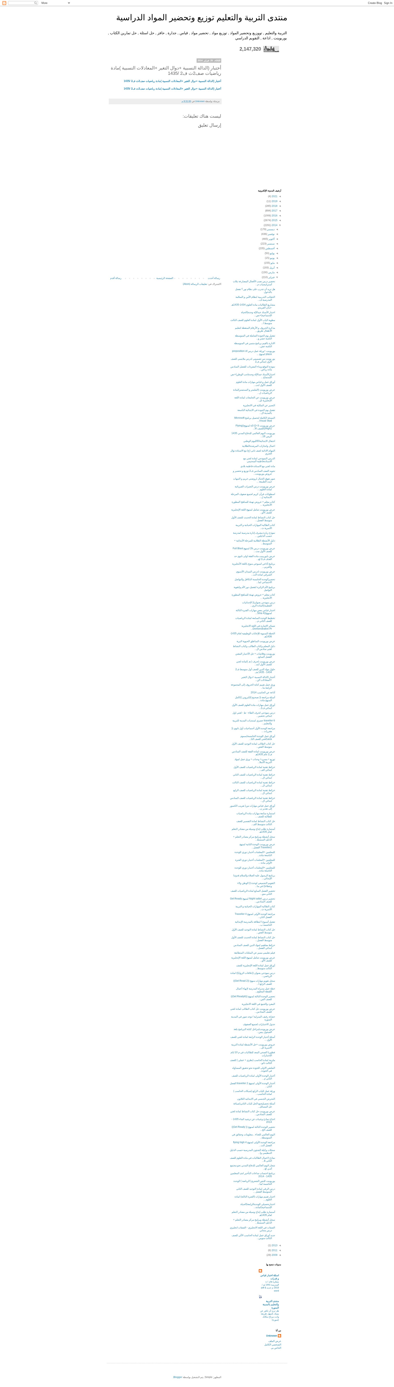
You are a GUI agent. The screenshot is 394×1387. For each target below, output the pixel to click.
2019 (274, 201)
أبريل (272, 267)
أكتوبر (271, 239)
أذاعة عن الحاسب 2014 (263, 692)
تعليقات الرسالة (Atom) (195, 284)
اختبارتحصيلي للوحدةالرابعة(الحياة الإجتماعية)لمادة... (258, 1206)
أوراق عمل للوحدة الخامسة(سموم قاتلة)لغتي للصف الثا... (258, 737)
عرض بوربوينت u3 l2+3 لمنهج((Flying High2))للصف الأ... (255, 427)
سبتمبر (271, 243)
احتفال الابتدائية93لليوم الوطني (259, 441)
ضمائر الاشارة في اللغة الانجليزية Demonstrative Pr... (258, 627)
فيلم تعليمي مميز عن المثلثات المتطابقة (254, 952)
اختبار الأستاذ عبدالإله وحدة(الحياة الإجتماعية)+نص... (258, 314)
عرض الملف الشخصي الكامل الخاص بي (272, 1344)
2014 (274, 225)
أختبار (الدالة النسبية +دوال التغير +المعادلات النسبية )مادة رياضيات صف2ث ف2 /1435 (172, 81)
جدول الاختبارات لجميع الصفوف (259, 1024)
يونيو (272, 258)
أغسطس (270, 248)
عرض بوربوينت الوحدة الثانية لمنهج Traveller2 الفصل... (257, 846)
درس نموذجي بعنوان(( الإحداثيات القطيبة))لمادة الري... (258, 604)
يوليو (272, 253)
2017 (274, 210)
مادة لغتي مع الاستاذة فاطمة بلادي (258, 466)
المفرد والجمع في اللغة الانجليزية (258, 1004)
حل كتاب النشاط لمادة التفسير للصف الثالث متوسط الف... (255, 822)
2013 (274, 1245)
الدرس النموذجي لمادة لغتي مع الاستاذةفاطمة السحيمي (259, 460)
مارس (271, 272)
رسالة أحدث (214, 278)
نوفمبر (271, 234)
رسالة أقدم (115, 278)
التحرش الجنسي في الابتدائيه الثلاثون (256, 1098)
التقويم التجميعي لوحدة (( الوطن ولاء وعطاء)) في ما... (256, 884)
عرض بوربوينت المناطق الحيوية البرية (256, 641)
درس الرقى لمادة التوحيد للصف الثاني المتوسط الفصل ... (255, 1190)
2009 (274, 1255)
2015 (274, 220)
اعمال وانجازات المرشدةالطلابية (258, 446)
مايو (272, 262)
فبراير (271, 277)
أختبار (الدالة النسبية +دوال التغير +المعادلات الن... (258, 678)
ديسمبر (270, 229)
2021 (274, 196)
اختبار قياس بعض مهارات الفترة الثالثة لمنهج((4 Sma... (255, 612)
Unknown (271, 1335)
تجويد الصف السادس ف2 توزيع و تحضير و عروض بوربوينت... (254, 472)
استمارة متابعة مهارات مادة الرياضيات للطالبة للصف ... (255, 815)
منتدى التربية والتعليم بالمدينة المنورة (271, 1304)
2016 (274, 215)
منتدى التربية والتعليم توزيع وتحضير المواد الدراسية (201, 17)
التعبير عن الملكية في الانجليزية (259, 405)
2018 (274, 206)
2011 (274, 1250)
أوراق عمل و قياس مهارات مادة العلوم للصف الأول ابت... (255, 383)
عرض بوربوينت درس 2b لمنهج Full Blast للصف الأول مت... (254, 550)
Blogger (177, 1377)
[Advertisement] (165, 246)
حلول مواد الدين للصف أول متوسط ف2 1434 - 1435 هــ (255, 671)
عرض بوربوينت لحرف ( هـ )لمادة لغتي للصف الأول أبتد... (255, 663)
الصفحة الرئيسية (164, 278)
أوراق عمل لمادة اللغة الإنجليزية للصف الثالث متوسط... (255, 967)
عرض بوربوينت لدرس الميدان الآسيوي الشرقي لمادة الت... (255, 573)
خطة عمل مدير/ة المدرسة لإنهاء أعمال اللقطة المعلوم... (255, 990)
